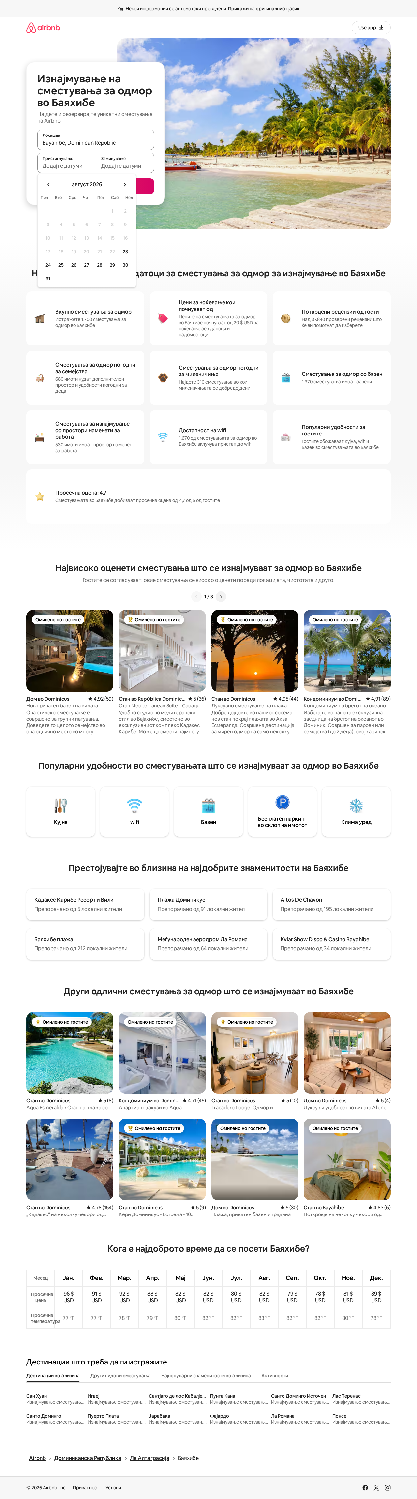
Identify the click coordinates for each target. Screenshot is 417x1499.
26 (73, 265)
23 (125, 252)
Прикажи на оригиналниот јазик (264, 9)
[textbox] (66, 166)
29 (112, 265)
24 (48, 265)
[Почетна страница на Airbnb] (43, 27)
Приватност (86, 1488)
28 (99, 265)
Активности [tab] (274, 1376)
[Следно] (221, 596)
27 (86, 265)
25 (61, 265)
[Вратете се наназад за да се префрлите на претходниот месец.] (49, 185)
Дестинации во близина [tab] (53, 1376)
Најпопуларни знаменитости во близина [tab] (206, 1376)
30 (125, 265)
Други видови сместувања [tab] (120, 1376)
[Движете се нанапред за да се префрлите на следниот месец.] (125, 185)
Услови (113, 1488)
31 (48, 279)
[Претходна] (196, 596)
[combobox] (96, 143)
